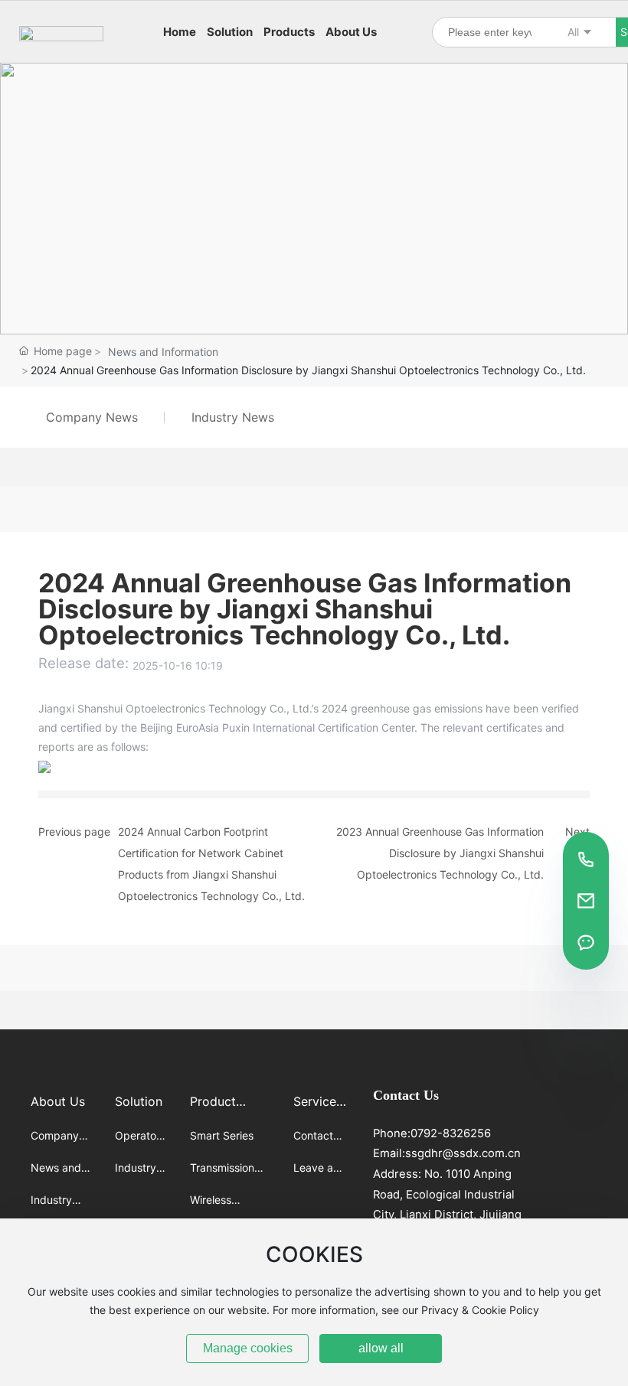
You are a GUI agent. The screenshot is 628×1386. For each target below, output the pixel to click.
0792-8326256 (450, 1133)
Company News (92, 417)
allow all (381, 1348)
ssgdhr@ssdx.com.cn (463, 1153)
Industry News (232, 417)
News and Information (163, 351)
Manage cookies (248, 1348)
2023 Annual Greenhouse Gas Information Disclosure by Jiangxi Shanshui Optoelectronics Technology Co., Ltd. (440, 853)
